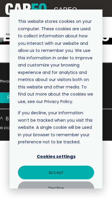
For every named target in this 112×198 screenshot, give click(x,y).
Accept (56, 172)
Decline (56, 188)
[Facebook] (7, 118)
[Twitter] (1, 118)
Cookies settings (56, 156)
